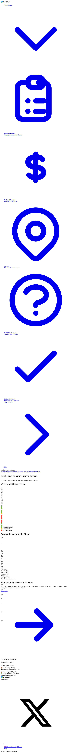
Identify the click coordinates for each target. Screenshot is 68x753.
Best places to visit (11, 471)
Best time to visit (21, 471)
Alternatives (36, 471)
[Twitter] (35, 744)
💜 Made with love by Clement (13, 747)
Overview (3, 471)
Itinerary (31, 471)
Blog (5, 467)
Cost (27, 471)
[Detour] (5, 2)
